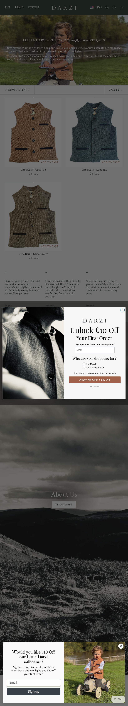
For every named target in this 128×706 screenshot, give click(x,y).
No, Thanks (94, 387)
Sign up (33, 691)
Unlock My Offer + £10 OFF (95, 379)
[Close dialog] (122, 310)
